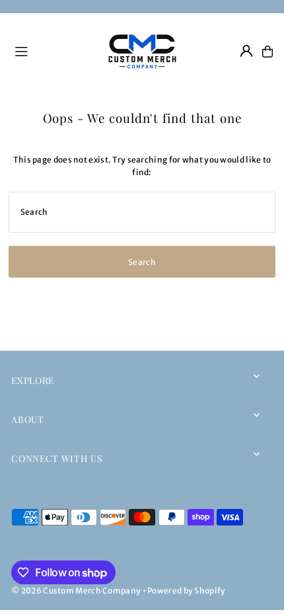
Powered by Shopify (186, 591)
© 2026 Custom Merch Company (76, 591)
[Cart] (267, 52)
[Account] (246, 51)
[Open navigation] (51, 51)
